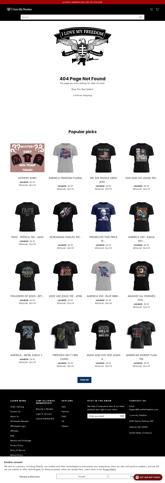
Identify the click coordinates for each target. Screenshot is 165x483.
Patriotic (65, 411)
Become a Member (44, 408)
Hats (64, 406)
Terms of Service (17, 450)
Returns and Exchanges (20, 440)
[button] (148, 477)
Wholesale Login (18, 426)
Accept (81, 476)
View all (84, 379)
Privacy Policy (109, 469)
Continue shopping (82, 95)
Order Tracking (17, 406)
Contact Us (15, 411)
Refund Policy (16, 455)
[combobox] (82, 17)
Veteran (65, 426)
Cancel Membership (45, 418)
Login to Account (44, 413)
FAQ (12, 435)
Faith (64, 416)
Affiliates (14, 430)
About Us (14, 416)
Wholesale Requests (19, 421)
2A (63, 421)
